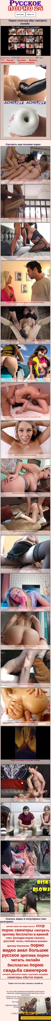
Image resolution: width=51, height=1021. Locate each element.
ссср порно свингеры (23, 928)
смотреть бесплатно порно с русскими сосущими (25, 974)
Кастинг (10, 60)
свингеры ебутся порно (25, 977)
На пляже (21, 60)
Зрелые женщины (26, 62)
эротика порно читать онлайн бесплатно (28, 960)
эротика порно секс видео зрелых (20, 926)
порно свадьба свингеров (25, 967)
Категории (20, 14)
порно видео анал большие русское (25, 950)
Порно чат (30, 14)
